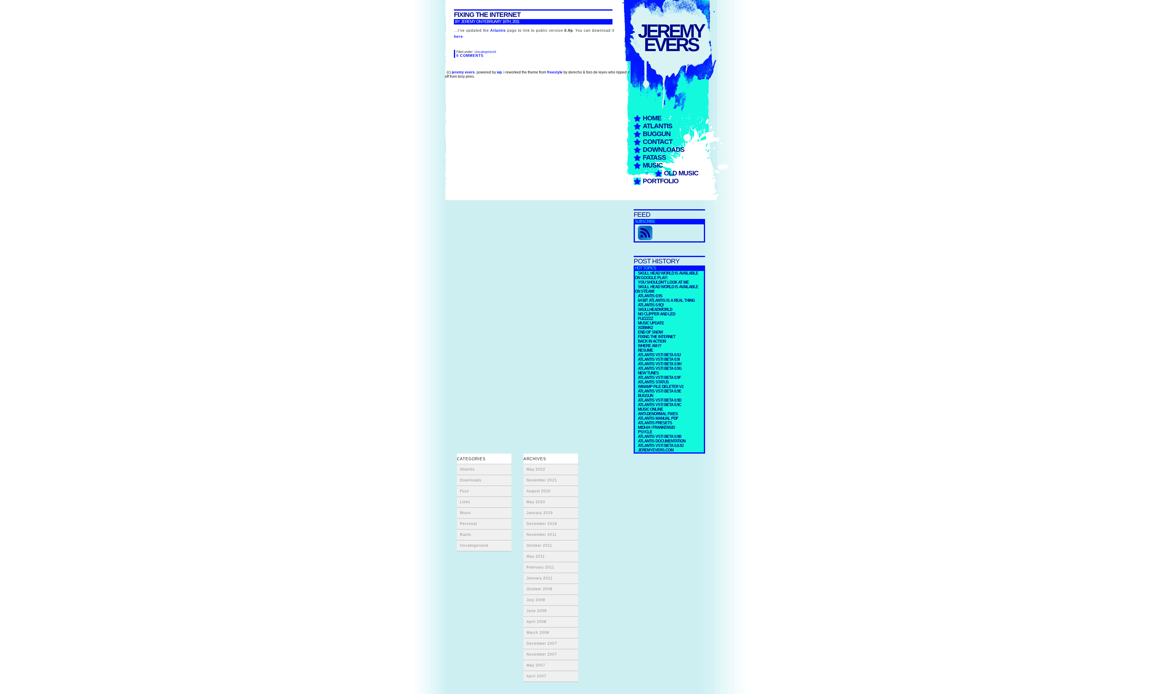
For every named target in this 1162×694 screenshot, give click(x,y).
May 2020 (536, 502)
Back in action (652, 341)
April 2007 (537, 676)
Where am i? (649, 346)
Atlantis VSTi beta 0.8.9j (660, 445)
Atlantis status (653, 382)
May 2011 (536, 556)
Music (653, 165)
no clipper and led (656, 314)
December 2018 (542, 524)
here (458, 36)
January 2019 (540, 513)
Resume (645, 350)
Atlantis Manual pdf (658, 418)
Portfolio (660, 181)
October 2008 (540, 589)
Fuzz (464, 491)
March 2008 (538, 632)
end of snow (650, 332)
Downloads (663, 149)
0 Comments (470, 56)
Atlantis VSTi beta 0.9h (659, 364)
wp (499, 72)
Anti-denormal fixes (658, 414)
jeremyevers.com (656, 450)
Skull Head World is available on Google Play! (666, 275)
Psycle (645, 432)
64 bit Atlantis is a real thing (666, 300)
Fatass (654, 157)
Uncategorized (485, 52)
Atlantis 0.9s (650, 296)
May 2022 (536, 469)
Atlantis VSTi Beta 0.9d (659, 400)
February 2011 (540, 567)
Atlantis (657, 126)
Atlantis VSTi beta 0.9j (659, 355)
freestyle (555, 72)
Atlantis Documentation (661, 441)
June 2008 (537, 611)
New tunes (648, 373)
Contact (657, 141)
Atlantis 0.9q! (651, 305)
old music (681, 173)
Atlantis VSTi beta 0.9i (659, 359)
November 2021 (542, 480)
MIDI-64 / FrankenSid (656, 427)
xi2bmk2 (645, 327)
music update (651, 323)
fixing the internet (656, 336)
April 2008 (537, 622)
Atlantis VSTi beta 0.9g (659, 368)
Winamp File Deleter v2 (660, 386)
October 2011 (539, 545)
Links (465, 502)
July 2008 (536, 600)
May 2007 (536, 665)
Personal (468, 524)
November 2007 (542, 654)
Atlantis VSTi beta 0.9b (659, 436)
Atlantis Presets (655, 423)
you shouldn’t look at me (663, 282)
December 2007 (542, 643)
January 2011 (540, 578)
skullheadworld (655, 309)
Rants (465, 535)
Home (652, 118)
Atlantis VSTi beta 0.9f (659, 377)
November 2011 (542, 535)
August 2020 (539, 491)
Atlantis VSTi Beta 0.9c (659, 404)
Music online (650, 409)
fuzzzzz (645, 318)
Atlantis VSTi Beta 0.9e (659, 391)
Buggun (657, 134)
